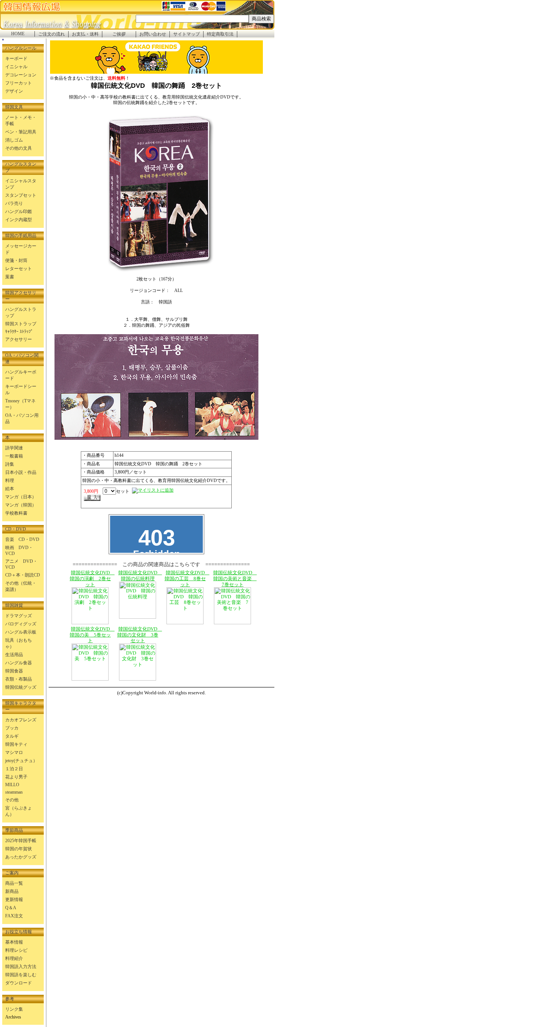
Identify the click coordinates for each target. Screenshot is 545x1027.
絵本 (9, 488)
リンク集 (14, 1009)
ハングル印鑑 (18, 211)
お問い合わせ (152, 34)
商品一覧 (14, 883)
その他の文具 (18, 148)
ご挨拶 (119, 34)
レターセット (18, 268)
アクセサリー (18, 339)
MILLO (12, 784)
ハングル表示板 (20, 632)
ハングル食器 (18, 662)
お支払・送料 (85, 34)
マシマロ (14, 752)
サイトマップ (186, 34)
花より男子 (16, 777)
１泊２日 (14, 768)
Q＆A (10, 907)
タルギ (12, 736)
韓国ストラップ (20, 323)
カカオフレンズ (20, 719)
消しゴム (14, 140)
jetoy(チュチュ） (21, 760)
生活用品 (14, 654)
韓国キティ (16, 744)
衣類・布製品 (18, 679)
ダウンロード (18, 983)
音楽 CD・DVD (22, 539)
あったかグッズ (20, 857)
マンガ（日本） (20, 496)
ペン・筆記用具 (20, 131)
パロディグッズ (20, 623)
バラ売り (14, 203)
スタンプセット (20, 195)
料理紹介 (14, 958)
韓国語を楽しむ (20, 974)
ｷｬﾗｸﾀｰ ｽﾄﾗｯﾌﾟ (19, 331)
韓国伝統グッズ (20, 687)
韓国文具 (14, 107)
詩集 (9, 464)
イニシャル (16, 66)
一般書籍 (14, 456)
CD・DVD (15, 529)
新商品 (12, 891)
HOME (17, 33)
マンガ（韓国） (20, 505)
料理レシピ (16, 950)
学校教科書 (16, 513)
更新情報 (14, 899)
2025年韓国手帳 (20, 840)
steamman (14, 792)
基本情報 (14, 942)
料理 (9, 480)
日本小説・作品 (20, 472)
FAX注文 (14, 915)
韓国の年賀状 (18, 848)
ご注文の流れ (51, 34)
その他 (12, 799)
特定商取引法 (220, 34)
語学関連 (14, 448)
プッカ (12, 728)
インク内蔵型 (18, 219)
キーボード (16, 58)
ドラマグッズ (18, 615)
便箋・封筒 (16, 260)
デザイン (14, 91)
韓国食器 (14, 671)
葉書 (9, 276)
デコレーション (20, 74)
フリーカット (18, 83)
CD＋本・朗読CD (22, 575)
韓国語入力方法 (20, 966)
